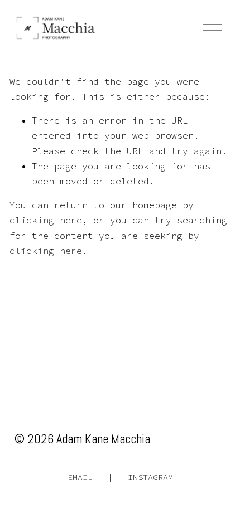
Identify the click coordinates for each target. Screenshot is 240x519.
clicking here (45, 220)
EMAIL (80, 477)
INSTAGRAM (150, 477)
